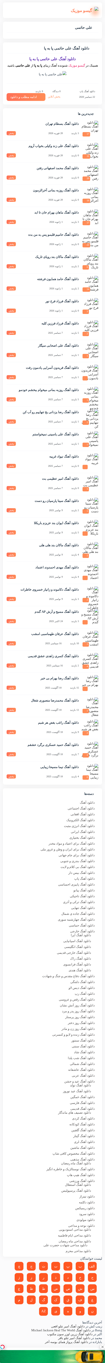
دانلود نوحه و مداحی (81, 1225)
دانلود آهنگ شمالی (82, 1064)
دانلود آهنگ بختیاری (82, 837)
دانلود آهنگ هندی (80, 970)
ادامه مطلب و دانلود (23, 97)
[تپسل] (2, 1346)
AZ (43, 1311)
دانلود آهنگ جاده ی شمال (78, 913)
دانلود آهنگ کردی (83, 1118)
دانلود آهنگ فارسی (82, 1103)
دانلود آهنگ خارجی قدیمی (74, 952)
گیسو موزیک (76, 65)
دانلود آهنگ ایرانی (83, 832)
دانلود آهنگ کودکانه (82, 1124)
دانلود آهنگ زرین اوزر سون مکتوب (70, 1334)
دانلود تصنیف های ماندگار (74, 1112)
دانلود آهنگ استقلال (78, 1185)
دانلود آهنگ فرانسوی (77, 964)
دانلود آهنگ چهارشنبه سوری (76, 919)
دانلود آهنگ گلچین (83, 1130)
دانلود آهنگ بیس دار (81, 873)
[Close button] (102, 1346)
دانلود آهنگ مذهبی (82, 1159)
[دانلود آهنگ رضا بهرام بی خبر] (89, 683)
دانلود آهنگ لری (84, 1142)
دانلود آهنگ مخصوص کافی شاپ (73, 1153)
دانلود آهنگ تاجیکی (82, 896)
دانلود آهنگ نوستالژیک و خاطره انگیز (70, 1169)
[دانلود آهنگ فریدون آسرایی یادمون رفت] (89, 373)
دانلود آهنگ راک (80, 958)
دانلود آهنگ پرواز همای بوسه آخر (66, 1342)
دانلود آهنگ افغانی (83, 814)
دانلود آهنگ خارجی (82, 931)
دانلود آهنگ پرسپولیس (76, 1190)
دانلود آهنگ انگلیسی (77, 947)
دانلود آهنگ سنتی (83, 1046)
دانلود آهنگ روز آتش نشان (77, 1005)
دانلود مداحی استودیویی (75, 1229)
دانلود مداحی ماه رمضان (75, 1241)
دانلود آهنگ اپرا (81, 935)
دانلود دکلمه (87, 1202)
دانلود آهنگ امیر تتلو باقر (74, 1338)
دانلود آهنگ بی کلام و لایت (78, 867)
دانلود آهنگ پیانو (84, 890)
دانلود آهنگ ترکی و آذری (79, 902)
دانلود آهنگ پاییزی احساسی (76, 884)
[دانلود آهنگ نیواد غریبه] (89, 461)
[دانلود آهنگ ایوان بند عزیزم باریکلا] (89, 528)
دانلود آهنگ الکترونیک (80, 820)
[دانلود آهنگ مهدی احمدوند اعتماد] (89, 572)
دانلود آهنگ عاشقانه (81, 1069)
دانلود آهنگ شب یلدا (81, 1058)
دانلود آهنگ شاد (84, 1052)
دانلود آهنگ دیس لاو (82, 988)
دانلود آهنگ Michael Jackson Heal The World (61, 1330)
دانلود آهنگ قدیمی (82, 1108)
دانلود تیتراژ (87, 1196)
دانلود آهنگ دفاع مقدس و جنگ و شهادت (68, 976)
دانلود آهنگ (87, 802)
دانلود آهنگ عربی (83, 1075)
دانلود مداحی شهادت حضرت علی (65, 1245)
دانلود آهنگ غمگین (82, 1097)
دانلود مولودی (85, 1220)
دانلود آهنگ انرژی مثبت (79, 826)
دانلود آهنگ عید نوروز (77, 1091)
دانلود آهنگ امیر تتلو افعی (68, 1326)
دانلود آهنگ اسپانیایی (77, 941)
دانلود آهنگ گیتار (84, 1136)
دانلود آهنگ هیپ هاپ (81, 1175)
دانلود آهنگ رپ (85, 993)
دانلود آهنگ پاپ (87, 91)
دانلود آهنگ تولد (80, 1085)
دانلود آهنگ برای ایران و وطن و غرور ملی (68, 849)
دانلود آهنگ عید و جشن (79, 1081)
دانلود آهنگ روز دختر (81, 1023)
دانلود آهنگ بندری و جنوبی (77, 861)
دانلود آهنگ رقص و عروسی (77, 999)
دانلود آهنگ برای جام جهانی (77, 855)
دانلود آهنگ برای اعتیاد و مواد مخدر (72, 843)
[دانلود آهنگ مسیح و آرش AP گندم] (89, 617)
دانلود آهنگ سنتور (83, 1040)
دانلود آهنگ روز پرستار (80, 1017)
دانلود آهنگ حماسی (82, 925)
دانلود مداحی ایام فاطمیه (74, 1235)
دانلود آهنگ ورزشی (82, 1181)
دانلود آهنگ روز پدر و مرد (78, 1011)
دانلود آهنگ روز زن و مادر (78, 1029)
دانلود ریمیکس (85, 1208)
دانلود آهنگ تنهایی (83, 908)
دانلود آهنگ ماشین (82, 1147)
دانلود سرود (87, 1214)
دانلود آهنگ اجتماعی (81, 808)
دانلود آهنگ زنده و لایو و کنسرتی (73, 1034)
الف (92, 1266)
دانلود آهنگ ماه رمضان (76, 1163)
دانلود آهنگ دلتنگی (82, 982)
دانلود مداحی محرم (78, 1251)
